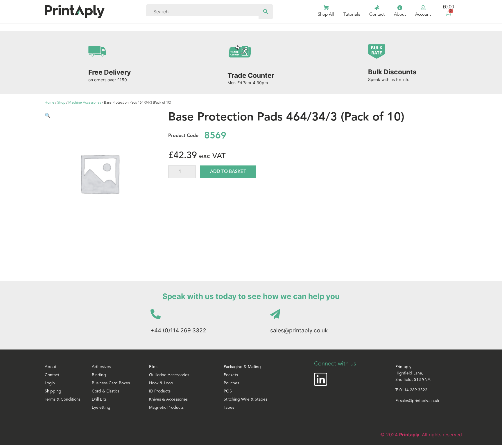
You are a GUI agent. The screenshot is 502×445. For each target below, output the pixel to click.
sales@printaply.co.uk (299, 330)
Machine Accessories (84, 103)
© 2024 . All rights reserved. (421, 434)
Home (49, 103)
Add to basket (228, 172)
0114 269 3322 (413, 390)
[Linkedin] (320, 379)
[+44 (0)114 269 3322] (155, 314)
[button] (48, 115)
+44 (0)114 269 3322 (178, 330)
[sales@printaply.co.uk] (275, 314)
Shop (61, 103)
